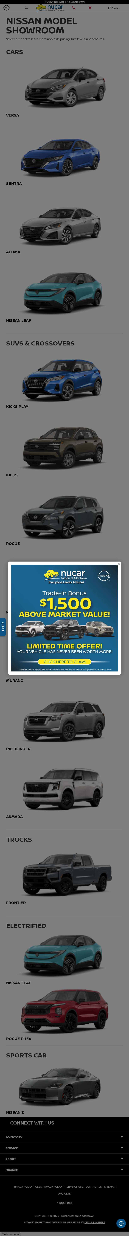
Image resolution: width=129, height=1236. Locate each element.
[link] (118, 564)
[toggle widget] (121, 1223)
